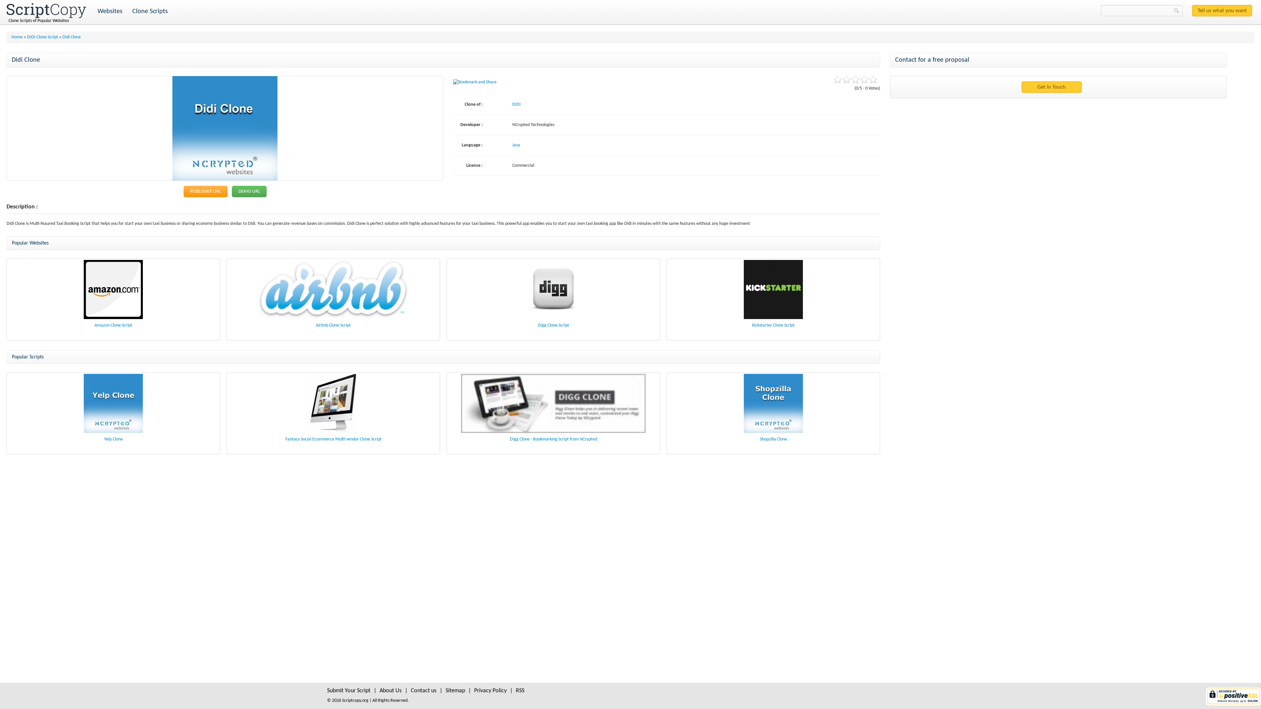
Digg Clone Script (553, 325)
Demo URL (249, 191)
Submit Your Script (348, 691)
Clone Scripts (150, 11)
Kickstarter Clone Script (773, 325)
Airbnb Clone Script (333, 325)
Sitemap (455, 691)
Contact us (423, 691)
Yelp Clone (113, 439)
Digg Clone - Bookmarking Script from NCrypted (553, 439)
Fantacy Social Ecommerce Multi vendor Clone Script (333, 439)
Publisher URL (205, 191)
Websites (110, 11)
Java (516, 145)
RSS (520, 691)
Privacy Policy (490, 691)
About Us (391, 691)
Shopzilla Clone (773, 439)
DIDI (516, 104)
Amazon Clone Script (113, 325)
